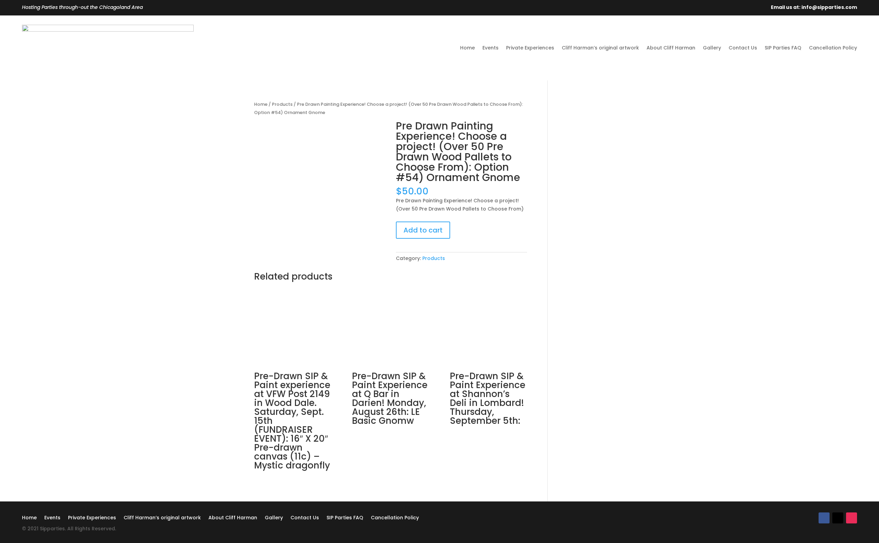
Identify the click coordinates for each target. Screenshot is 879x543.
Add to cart (423, 230)
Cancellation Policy (833, 47)
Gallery (712, 47)
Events (490, 47)
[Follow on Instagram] (851, 517)
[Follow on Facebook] (824, 517)
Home (467, 47)
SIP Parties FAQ (783, 47)
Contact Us (743, 47)
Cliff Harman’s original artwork (600, 47)
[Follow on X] (837, 517)
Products (282, 104)
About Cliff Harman (671, 47)
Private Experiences (530, 47)
